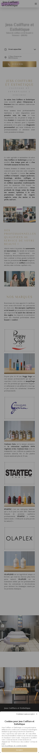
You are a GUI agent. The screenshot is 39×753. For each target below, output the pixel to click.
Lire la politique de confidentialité (14, 746)
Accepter (19, 750)
